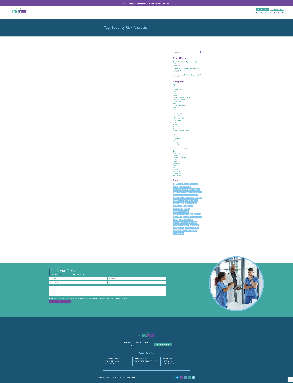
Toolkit (175, 167)
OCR (174, 132)
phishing (179, 217)
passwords (197, 214)
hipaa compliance (179, 203)
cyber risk (196, 189)
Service (175, 159)
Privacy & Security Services (181, 149)
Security (175, 155)
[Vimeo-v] (185, 377)
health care (198, 198)
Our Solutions (260, 13)
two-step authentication (191, 228)
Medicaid (175, 126)
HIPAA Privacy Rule (178, 114)
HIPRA (174, 122)
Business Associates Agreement (183, 189)
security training (192, 222)
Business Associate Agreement (182, 97)
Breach (175, 95)
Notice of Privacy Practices (181, 130)
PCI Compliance (177, 139)
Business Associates (179, 99)
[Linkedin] (177, 377)
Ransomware (176, 153)
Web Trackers (177, 176)
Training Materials (178, 172)
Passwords (176, 137)
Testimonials (176, 165)
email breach (194, 195)
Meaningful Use (177, 124)
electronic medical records (181, 195)
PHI (174, 141)
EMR (174, 104)
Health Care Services (179, 110)
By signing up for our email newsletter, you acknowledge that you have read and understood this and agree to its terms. (89, 298)
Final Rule (176, 108)
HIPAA (174, 112)
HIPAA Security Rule (178, 118)
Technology (176, 163)
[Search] (201, 52)
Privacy (175, 147)
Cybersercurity (177, 102)
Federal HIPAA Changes (179, 106)
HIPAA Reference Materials (180, 116)
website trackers (178, 233)
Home (253, 13)
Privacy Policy (110, 298)
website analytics (178, 231)
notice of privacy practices (181, 214)
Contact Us (281, 13)
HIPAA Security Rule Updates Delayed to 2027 (187, 75)
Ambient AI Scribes (178, 89)
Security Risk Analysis (179, 157)
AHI (174, 85)
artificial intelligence (187, 184)
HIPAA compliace (192, 200)
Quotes (175, 151)
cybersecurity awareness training (192, 192)
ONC (174, 134)
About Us (269, 13)
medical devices (178, 209)
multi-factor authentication (181, 211)
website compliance (190, 231)
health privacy (178, 200)
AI (173, 87)
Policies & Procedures (179, 145)
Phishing (175, 143)
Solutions (175, 161)
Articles (175, 91)
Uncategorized (177, 174)
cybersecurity (177, 192)
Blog (275, 13)
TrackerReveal (177, 170)
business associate (184, 187)
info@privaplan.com (63, 274)
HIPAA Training (177, 120)
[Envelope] (189, 377)
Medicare (175, 128)
